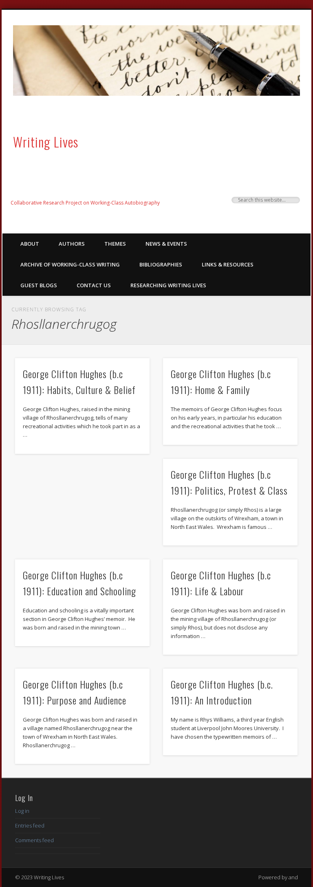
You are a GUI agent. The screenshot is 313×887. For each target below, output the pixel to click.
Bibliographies (160, 264)
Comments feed (34, 840)
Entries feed (29, 825)
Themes (115, 243)
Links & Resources (227, 264)
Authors (72, 243)
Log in (22, 810)
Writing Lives (45, 141)
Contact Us (94, 285)
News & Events (166, 243)
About (29, 243)
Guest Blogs (38, 285)
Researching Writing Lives (168, 285)
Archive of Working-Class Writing (70, 264)
